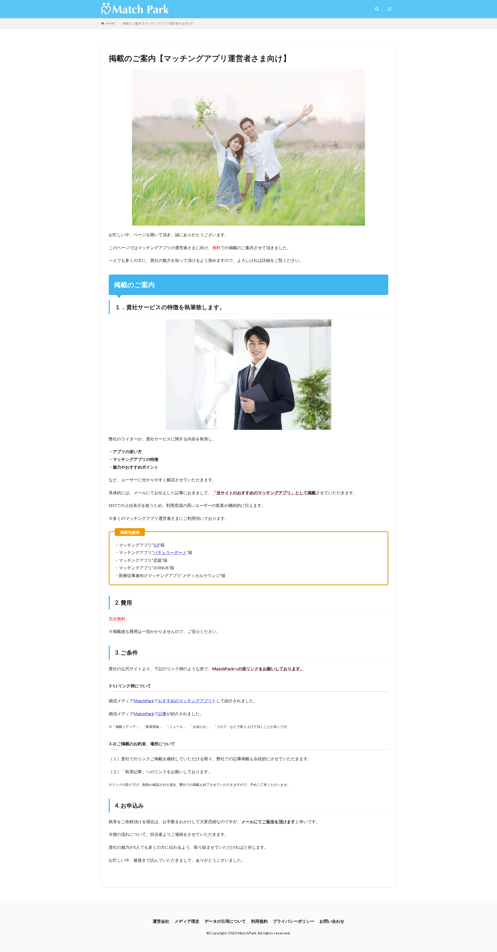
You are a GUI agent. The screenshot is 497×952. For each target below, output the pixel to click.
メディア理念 (186, 921)
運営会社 (161, 921)
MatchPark (144, 700)
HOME (110, 23)
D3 (156, 544)
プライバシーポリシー (293, 921)
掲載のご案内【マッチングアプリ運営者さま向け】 (158, 23)
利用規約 (259, 921)
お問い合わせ (331, 921)
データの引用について (225, 921)
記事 (162, 713)
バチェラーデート (170, 552)
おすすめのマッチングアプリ (185, 700)
